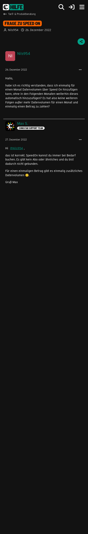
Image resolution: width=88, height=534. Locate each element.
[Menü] (82, 7)
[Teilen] (81, 41)
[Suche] (61, 7)
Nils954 (13, 30)
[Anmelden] (72, 7)
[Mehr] (80, 70)
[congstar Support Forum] (13, 7)
